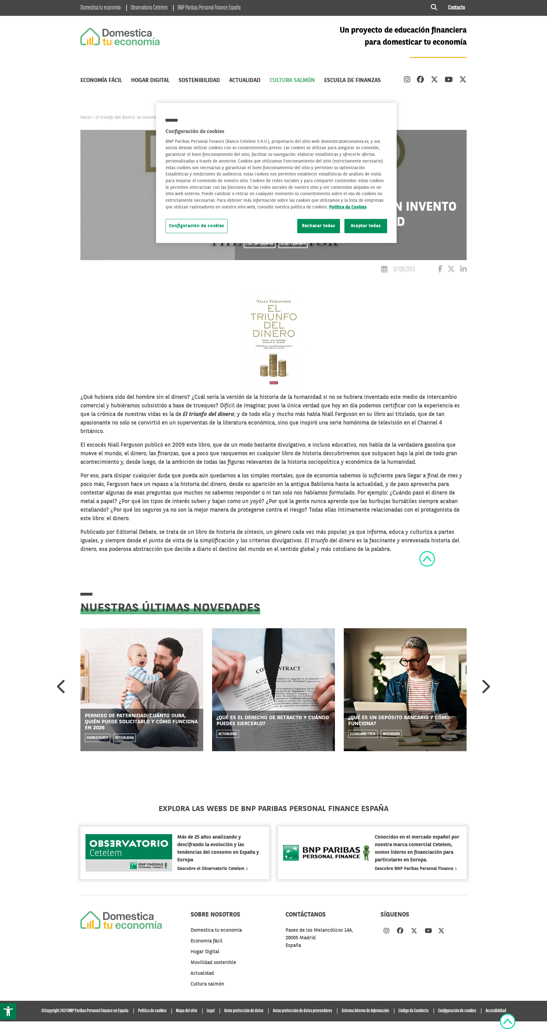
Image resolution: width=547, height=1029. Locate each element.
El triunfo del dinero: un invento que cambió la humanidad (152, 117)
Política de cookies (152, 1010)
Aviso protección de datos (243, 1010)
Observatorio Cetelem (149, 8)
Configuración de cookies (196, 226)
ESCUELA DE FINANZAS (352, 80)
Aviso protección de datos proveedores (302, 1010)
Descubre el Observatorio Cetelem (211, 868)
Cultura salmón (292, 80)
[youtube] (449, 80)
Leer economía (293, 244)
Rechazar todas (318, 226)
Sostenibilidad (199, 80)
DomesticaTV (97, 738)
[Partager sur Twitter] (451, 270)
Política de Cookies (348, 207)
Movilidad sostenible (213, 962)
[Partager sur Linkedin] (463, 270)
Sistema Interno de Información (365, 1010)
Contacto (456, 8)
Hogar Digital (150, 80)
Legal (211, 1010)
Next (485, 686)
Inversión (391, 734)
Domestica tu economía (100, 8)
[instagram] (407, 80)
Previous (61, 686)
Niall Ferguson (125, 445)
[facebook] (420, 80)
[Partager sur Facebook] (440, 270)
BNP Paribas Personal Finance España (209, 8)
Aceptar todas (366, 226)
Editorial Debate (136, 532)
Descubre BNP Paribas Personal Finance (415, 868)
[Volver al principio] (427, 559)
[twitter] (434, 80)
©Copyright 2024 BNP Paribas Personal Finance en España (85, 1010)
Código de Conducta (414, 1010)
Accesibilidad (496, 1010)
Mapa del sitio (186, 1010)
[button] (8, 1011)
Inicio (85, 117)
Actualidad (245, 80)
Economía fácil (101, 80)
